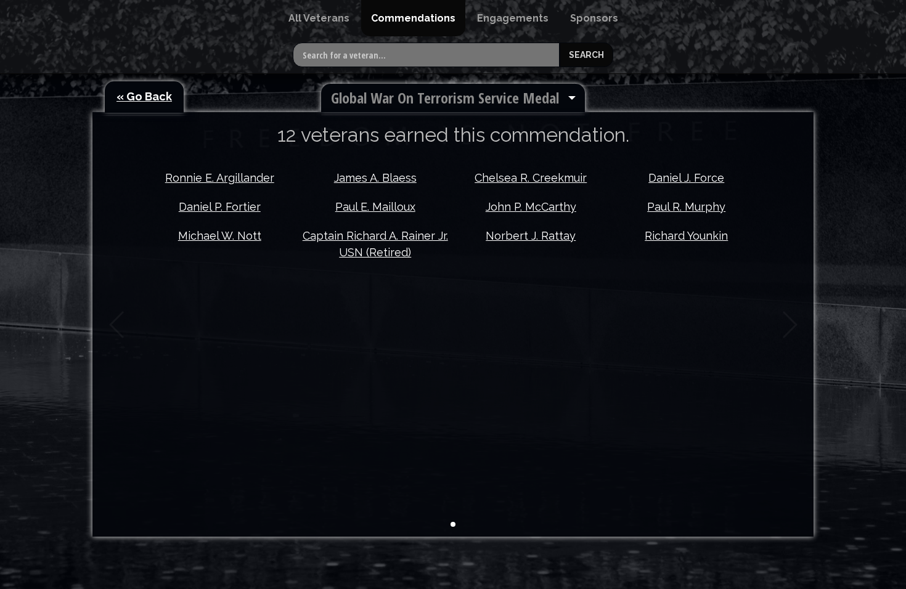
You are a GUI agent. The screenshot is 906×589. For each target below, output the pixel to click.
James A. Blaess (375, 177)
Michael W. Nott (219, 235)
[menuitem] (319, 18)
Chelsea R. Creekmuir (531, 177)
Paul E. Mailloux (375, 206)
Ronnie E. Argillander (219, 177)
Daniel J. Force (686, 177)
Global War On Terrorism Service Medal (445, 97)
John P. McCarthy (531, 206)
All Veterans (318, 18)
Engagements (513, 18)
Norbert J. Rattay (531, 235)
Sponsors (594, 18)
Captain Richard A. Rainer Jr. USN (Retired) (375, 244)
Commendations (413, 18)
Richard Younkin (686, 235)
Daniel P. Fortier (220, 206)
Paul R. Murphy (686, 206)
